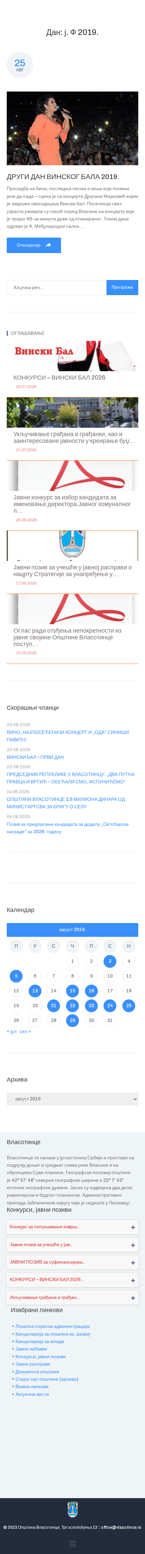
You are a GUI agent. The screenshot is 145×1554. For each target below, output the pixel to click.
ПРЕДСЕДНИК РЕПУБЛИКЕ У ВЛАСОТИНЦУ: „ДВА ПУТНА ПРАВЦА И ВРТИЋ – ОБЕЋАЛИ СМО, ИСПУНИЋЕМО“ (71, 778)
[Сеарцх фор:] (57, 287)
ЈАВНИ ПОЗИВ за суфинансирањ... (48, 1262)
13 (35, 990)
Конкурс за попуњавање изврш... (45, 1226)
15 (72, 990)
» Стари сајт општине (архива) (45, 1379)
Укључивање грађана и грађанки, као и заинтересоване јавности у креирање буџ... (74, 437)
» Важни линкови (30, 1386)
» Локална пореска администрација (51, 1326)
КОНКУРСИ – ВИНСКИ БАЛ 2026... (47, 1279)
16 (91, 990)
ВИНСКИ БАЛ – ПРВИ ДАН (35, 757)
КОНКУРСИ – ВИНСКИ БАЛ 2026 (59, 378)
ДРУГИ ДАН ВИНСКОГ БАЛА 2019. (63, 176)
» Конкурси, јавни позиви (39, 1356)
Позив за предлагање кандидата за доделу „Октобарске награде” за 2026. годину (68, 828)
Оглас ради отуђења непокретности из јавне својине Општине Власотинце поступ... (67, 637)
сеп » (25, 1031)
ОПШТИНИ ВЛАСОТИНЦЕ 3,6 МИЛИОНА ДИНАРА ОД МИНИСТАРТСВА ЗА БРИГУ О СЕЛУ (66, 803)
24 (110, 1005)
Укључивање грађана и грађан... (45, 1297)
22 (72, 1005)
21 (53, 1005)
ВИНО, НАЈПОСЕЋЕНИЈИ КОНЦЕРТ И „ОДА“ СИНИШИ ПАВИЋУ (68, 736)
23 (91, 1005)
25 (129, 1005)
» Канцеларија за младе (38, 1341)
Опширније (29, 245)
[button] (72, 1544)
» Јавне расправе (31, 1364)
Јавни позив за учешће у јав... (41, 1244)
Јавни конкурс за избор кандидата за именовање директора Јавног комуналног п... (72, 504)
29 (72, 1020)
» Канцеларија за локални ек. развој (51, 1334)
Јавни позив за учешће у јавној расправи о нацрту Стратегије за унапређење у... (72, 570)
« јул (12, 1031)
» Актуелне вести (30, 1394)
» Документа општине (35, 1371)
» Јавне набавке (29, 1348)
